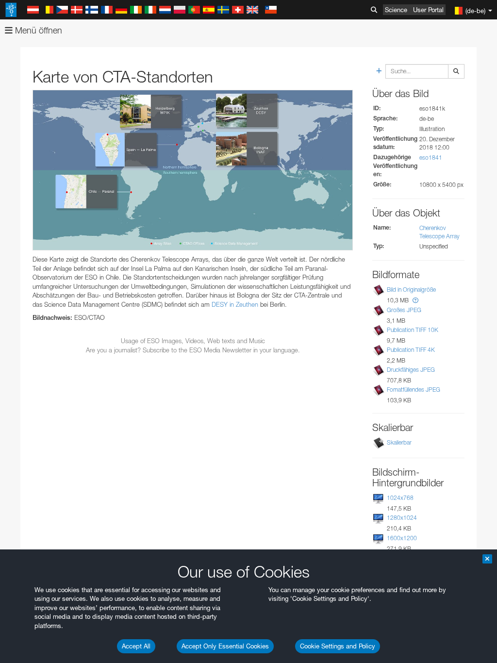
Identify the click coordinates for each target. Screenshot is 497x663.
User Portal (428, 10)
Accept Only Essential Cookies (225, 646)
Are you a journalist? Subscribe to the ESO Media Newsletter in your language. (193, 350)
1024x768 (400, 497)
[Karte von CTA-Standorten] (192, 170)
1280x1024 (402, 517)
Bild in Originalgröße (411, 289)
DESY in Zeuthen (235, 304)
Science (396, 10)
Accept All (136, 646)
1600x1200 (402, 538)
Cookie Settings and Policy (337, 646)
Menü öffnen (37, 30)
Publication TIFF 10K (412, 329)
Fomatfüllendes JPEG (413, 389)
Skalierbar (399, 442)
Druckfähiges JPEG (411, 369)
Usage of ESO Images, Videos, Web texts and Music (193, 341)
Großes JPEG (404, 310)
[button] (415, 300)
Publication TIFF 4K (411, 349)
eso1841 (430, 157)
